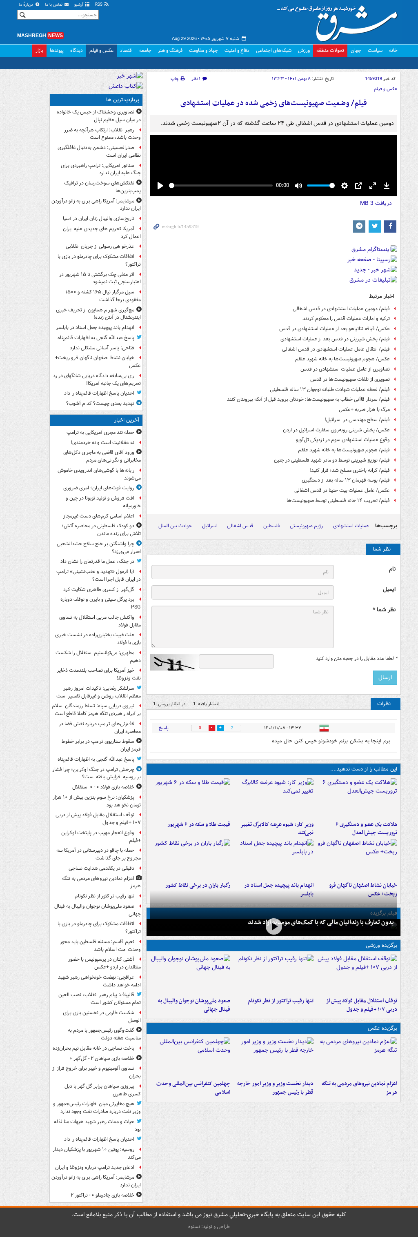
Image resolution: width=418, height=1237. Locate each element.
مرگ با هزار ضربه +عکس (364, 409)
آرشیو (79, 5)
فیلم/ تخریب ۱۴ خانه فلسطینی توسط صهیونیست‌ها (338, 500)
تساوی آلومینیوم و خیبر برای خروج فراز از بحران (96, 1072)
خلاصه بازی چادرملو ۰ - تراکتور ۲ (102, 1195)
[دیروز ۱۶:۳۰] (273, 797)
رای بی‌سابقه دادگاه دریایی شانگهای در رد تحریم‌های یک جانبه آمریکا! (97, 379)
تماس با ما (54, 5)
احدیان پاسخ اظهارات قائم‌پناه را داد (99, 393)
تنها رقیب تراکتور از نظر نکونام (281, 1001)
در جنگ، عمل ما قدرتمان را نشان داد (97, 561)
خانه (393, 50)
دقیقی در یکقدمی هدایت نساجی (101, 868)
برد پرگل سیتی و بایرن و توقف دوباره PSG (100, 603)
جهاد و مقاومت (203, 50)
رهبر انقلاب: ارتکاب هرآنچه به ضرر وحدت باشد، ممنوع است (102, 134)
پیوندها (57, 50)
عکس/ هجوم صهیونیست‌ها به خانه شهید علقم (342, 359)
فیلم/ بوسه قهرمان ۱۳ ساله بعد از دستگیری (346, 480)
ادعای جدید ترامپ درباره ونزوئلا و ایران (94, 1167)
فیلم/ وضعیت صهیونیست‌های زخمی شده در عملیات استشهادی (273, 103)
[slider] (221, 185)
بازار (39, 50)
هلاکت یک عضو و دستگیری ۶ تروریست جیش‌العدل (366, 829)
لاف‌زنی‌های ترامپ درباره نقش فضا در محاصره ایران (100, 727)
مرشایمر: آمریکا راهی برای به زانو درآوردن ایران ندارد (96, 205)
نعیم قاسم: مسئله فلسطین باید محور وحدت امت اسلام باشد (100, 945)
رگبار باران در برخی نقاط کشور (197, 885)
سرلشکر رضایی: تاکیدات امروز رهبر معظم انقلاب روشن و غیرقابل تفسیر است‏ (98, 692)
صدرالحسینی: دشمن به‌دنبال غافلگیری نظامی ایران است (99, 151)
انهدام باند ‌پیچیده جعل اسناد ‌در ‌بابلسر (95, 327)
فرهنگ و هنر (170, 50)
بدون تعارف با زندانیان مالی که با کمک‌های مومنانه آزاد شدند (321, 922)
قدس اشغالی (240, 526)
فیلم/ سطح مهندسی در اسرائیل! (357, 420)
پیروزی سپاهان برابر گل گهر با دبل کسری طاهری (102, 1090)
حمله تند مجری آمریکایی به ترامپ (100, 432)
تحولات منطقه (330, 50)
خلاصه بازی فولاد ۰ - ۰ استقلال (103, 787)
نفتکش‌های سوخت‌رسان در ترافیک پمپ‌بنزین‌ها (102, 187)
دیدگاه (76, 50)
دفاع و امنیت (237, 50)
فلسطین (271, 526)
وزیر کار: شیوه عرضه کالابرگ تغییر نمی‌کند (277, 829)
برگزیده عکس (382, 1028)
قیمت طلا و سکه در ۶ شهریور (198, 824)
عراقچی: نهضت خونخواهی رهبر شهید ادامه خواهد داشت (99, 981)
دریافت (376, 203)
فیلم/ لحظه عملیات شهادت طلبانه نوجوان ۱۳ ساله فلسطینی (330, 389)
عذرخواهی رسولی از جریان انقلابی (100, 246)
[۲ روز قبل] (273, 1057)
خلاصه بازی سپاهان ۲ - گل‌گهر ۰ (101, 1058)
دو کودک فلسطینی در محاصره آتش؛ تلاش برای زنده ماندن (101, 529)
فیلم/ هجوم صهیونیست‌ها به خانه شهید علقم (344, 450)
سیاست (375, 50)
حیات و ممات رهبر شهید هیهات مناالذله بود (97, 1125)
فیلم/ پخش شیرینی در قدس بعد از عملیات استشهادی (335, 339)
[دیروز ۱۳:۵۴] (273, 858)
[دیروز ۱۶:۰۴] (357, 858)
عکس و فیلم (101, 50)
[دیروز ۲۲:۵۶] (190, 974)
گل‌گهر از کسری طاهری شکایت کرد (98, 589)
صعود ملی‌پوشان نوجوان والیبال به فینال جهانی (194, 1005)
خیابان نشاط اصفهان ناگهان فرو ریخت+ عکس (98, 361)
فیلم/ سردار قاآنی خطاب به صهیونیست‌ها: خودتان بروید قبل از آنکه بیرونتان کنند (308, 399)
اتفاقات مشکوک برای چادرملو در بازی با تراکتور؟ (99, 260)
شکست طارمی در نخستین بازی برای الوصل (102, 1016)
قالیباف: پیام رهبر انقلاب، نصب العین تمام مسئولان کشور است (99, 998)
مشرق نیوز (339, 20)
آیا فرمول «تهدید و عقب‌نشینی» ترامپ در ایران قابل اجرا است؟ (98, 575)
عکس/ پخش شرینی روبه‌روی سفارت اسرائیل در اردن (336, 430)
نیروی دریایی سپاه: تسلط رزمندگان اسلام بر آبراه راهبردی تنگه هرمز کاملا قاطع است (96, 709)
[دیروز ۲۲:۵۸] (273, 974)
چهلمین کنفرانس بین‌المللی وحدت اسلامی (193, 1088)
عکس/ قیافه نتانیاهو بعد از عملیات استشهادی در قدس (334, 329)
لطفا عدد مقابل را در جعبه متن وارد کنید (356, 658)
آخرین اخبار (126, 420)
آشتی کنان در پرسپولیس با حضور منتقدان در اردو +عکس (104, 963)
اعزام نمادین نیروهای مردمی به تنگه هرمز (359, 1088)
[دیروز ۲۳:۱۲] (357, 974)
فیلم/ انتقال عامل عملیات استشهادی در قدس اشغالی (336, 349)
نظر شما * (384, 610)
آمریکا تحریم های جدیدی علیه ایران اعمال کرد (102, 232)
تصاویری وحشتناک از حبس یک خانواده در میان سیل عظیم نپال (99, 116)
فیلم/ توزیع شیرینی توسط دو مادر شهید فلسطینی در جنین (332, 460)
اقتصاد (126, 50)
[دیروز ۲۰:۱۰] (357, 797)
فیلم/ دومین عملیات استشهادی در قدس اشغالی (341, 309)
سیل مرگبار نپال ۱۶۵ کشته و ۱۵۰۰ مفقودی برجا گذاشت (103, 296)
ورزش (304, 50)
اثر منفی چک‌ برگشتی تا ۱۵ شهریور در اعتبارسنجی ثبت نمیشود (100, 278)
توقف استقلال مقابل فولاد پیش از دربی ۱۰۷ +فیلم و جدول (361, 1005)
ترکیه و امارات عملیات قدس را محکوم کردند (346, 318)
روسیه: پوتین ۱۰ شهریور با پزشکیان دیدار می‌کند (97, 1153)
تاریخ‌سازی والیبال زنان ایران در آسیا (98, 218)
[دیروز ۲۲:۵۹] (357, 1057)
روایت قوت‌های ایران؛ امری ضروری (98, 488)
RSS (99, 5)
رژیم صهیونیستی (306, 526)
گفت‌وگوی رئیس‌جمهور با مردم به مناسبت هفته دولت (104, 1034)
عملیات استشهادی (351, 526)
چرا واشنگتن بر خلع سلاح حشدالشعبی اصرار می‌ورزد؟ (99, 547)
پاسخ (164, 728)
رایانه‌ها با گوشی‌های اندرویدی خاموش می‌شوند (99, 474)
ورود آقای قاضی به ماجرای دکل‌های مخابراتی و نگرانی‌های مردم (102, 456)
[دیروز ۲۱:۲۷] (273, 926)
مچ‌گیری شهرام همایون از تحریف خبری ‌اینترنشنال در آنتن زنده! (98, 314)
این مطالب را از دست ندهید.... (363, 769)
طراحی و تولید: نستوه (209, 1226)
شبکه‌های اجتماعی (273, 50)
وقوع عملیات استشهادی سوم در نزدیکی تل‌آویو (343, 440)
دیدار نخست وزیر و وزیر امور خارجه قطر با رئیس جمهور (275, 1088)
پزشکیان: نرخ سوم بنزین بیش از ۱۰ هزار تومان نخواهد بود (97, 801)
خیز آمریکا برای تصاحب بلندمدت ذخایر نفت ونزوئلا (99, 674)
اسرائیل (209, 526)
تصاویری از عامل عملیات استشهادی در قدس (345, 369)
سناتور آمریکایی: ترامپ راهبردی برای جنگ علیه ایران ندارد (101, 169)
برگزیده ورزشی (381, 945)
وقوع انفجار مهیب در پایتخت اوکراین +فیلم (101, 836)
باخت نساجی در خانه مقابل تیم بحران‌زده (93, 1048)
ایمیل (389, 589)
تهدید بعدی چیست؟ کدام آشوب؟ (100, 403)
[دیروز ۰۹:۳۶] (190, 858)
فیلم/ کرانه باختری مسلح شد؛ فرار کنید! (349, 470)
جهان (356, 50)
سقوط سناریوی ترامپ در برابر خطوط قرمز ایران (101, 745)
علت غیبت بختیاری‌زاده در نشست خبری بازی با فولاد (98, 638)
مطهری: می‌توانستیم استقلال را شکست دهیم (98, 656)
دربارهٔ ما (26, 5)
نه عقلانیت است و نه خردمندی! (102, 442)
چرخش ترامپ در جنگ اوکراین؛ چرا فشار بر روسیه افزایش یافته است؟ (96, 773)
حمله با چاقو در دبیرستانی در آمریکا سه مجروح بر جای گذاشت (98, 854)
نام (392, 569)
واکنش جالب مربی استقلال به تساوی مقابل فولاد (100, 621)
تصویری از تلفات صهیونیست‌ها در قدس (350, 379)
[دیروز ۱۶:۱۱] (190, 797)
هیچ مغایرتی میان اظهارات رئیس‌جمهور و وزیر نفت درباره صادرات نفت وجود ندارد (97, 1107)
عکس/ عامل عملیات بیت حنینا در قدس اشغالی (342, 490)
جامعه (145, 50)
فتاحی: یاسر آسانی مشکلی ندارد (102, 348)
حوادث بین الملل (175, 526)
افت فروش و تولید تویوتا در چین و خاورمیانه (103, 502)
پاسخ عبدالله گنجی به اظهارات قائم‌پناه (96, 338)
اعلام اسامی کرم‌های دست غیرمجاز (98, 516)
